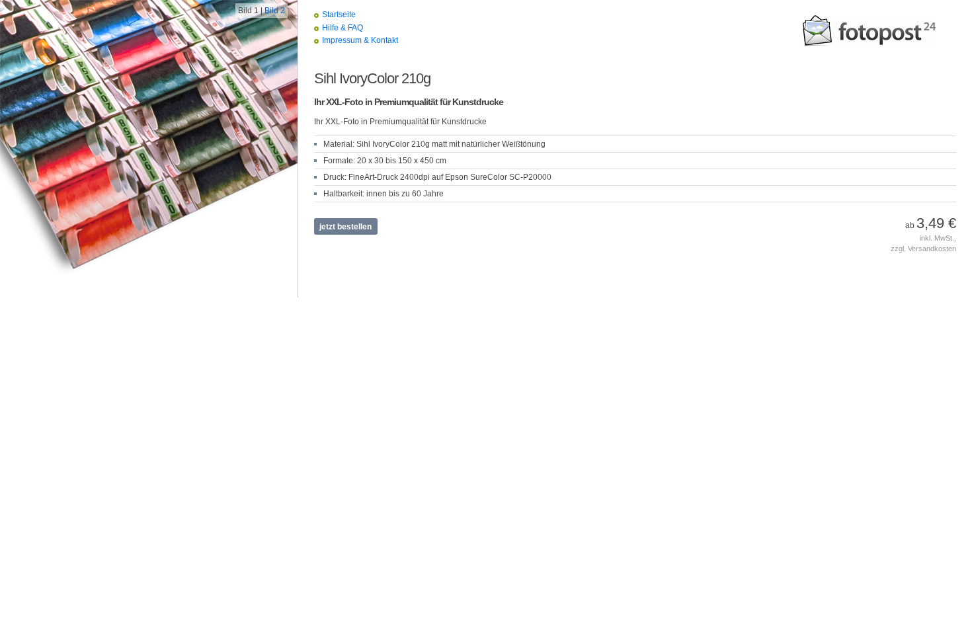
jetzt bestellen (345, 226)
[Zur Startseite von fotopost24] (869, 30)
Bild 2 (274, 10)
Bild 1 (248, 10)
